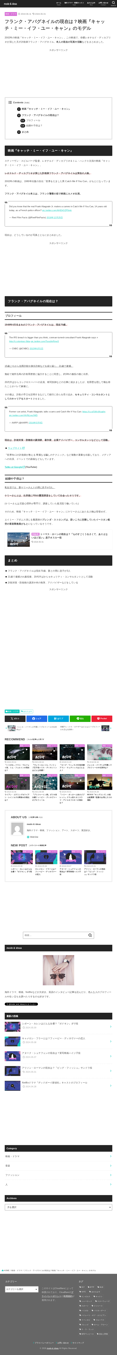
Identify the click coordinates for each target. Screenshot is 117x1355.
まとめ (23, 132)
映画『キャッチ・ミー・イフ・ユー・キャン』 (44, 109)
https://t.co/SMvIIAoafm (94, 412)
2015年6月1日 (36, 348)
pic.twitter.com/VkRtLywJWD (23, 415)
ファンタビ (85, 1320)
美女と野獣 (103, 1334)
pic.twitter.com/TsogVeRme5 (45, 341)
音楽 (7, 1165)
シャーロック (86, 1301)
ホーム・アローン (101, 1325)
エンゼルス (85, 1297)
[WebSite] (32, 837)
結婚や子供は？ (32, 125)
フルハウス (100, 1320)
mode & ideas (53, 1348)
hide (27, 103)
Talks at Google (13, 467)
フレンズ (84, 1325)
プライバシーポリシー (44, 1343)
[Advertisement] (58, 72)
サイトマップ (78, 1343)
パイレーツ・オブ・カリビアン (93, 1315)
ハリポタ (84, 1311)
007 (83, 1287)
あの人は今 (27, 711)
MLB (101, 1287)
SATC (83, 1292)
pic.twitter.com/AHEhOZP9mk (57, 210)
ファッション (12, 1175)
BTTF (92, 1287)
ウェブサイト (15, 448)
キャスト (99, 1297)
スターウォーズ (103, 1301)
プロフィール (30, 120)
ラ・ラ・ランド (87, 1329)
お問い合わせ (63, 1343)
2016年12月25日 (55, 217)
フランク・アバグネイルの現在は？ (38, 115)
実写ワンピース (87, 1334)
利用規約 (67, 1296)
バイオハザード (100, 1311)
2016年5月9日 (36, 423)
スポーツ (84, 1306)
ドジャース (98, 1306)
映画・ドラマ (11, 14)
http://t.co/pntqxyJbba (19, 341)
